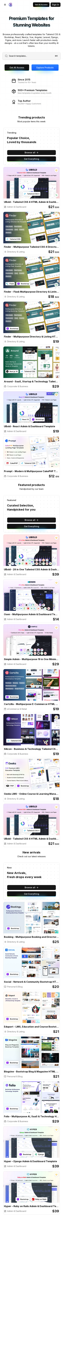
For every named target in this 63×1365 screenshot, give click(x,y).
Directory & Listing (16, 251)
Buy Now (22, 185)
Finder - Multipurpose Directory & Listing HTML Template (31, 336)
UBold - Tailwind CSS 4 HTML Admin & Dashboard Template (31, 201)
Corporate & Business (17, 386)
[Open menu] (5, 4)
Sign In (55, 4)
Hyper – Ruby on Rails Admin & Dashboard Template (31, 1206)
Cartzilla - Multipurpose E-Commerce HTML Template (31, 704)
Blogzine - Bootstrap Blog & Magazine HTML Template (31, 1071)
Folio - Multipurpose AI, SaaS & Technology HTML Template (31, 1116)
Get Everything (31, 159)
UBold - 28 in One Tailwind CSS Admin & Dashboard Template (31, 569)
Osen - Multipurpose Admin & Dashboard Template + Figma (31, 614)
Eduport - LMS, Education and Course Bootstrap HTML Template (31, 1026)
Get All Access (41, 4)
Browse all (30, 152)
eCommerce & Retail (17, 709)
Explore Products (45, 67)
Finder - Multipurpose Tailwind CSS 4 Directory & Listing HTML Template (31, 246)
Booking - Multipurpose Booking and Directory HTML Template (31, 936)
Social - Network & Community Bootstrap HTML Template (31, 981)
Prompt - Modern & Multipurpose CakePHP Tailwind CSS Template (31, 471)
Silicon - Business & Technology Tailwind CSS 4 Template (31, 748)
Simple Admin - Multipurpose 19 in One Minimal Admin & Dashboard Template (31, 659)
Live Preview (42, 185)
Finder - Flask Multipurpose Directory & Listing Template (31, 291)
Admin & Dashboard (16, 207)
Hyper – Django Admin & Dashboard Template (30, 1161)
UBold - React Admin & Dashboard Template (29, 426)
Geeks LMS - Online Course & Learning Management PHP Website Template (31, 793)
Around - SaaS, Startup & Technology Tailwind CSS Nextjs (31, 381)
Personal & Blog (15, 986)
